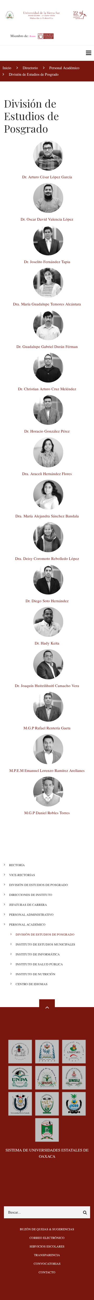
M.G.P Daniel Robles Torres (47, 812)
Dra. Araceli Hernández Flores (47, 473)
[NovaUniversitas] (47, 1103)
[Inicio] (47, 14)
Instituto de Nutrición (35, 974)
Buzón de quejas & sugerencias (47, 1229)
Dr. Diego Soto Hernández (47, 600)
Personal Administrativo (31, 914)
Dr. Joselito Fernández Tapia (47, 261)
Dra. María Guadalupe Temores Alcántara (47, 303)
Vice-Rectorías (22, 875)
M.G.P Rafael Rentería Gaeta (47, 727)
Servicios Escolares (47, 1246)
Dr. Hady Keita (47, 643)
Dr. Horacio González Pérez (47, 431)
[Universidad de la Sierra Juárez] (74, 1077)
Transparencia (47, 1255)
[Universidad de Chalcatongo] (47, 1129)
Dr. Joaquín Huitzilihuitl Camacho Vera (47, 685)
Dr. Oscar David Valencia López (47, 219)
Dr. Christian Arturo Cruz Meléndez (47, 388)
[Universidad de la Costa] (74, 1103)
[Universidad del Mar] (47, 1051)
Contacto (47, 1272)
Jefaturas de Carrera (28, 904)
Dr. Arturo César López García (47, 176)
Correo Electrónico (47, 1238)
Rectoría (17, 865)
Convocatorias (47, 1263)
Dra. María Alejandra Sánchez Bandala (47, 515)
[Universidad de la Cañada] (20, 1103)
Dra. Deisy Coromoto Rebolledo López (47, 558)
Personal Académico (27, 924)
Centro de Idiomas (32, 984)
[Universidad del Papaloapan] (20, 1077)
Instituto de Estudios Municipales (45, 944)
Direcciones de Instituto (30, 895)
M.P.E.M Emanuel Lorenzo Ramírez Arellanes (47, 770)
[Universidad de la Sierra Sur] (47, 1077)
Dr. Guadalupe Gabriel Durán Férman (47, 346)
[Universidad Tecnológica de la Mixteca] (20, 1051)
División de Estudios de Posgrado (38, 885)
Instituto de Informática (38, 954)
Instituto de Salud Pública (39, 964)
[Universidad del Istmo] (74, 1051)
